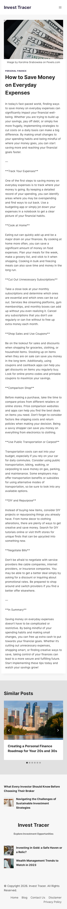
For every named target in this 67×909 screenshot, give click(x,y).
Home (14, 897)
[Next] (57, 730)
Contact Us (38, 897)
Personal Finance (16, 71)
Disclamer (55, 897)
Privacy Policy (52, 902)
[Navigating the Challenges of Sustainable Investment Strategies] (9, 802)
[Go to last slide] (9, 730)
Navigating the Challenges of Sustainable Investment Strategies (36, 803)
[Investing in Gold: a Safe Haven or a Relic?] (9, 850)
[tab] (27, 763)
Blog (24, 897)
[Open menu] (60, 7)
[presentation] (33, 720)
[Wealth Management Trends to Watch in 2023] (9, 863)
